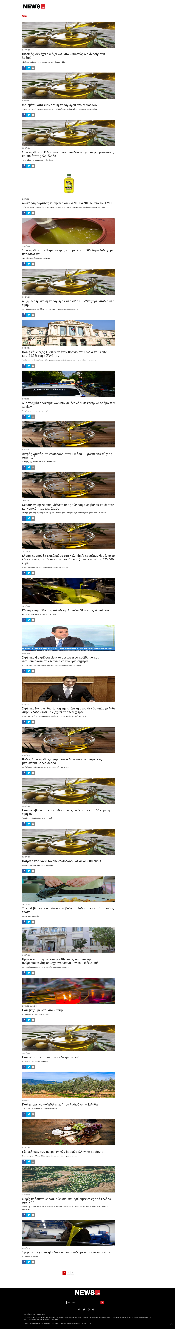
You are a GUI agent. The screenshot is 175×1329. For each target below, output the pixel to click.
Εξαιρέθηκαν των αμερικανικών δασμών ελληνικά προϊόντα (62, 1152)
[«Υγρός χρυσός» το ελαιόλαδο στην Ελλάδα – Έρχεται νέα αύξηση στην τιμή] (68, 434)
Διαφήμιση (47, 1323)
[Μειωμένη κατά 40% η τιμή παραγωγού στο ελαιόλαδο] (68, 86)
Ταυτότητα (84, 1323)
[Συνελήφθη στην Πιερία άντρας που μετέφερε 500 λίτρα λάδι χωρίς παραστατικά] (68, 231)
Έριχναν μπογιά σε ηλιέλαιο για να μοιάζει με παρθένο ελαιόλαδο (66, 1252)
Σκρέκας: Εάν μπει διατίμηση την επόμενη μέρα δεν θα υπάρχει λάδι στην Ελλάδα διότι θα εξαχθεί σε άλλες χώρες (68, 710)
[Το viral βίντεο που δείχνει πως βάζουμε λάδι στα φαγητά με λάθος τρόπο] (68, 889)
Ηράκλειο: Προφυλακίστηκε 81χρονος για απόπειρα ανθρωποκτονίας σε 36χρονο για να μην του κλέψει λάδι (60, 961)
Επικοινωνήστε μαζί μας (36, 1323)
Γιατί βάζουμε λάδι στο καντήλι (43, 1010)
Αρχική (26, 1323)
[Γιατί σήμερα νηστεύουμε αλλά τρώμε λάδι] (68, 1038)
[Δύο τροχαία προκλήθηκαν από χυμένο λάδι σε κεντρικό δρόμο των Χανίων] (68, 384)
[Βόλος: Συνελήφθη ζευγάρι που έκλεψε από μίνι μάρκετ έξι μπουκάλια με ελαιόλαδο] (68, 740)
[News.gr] (34, 6)
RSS (90, 1323)
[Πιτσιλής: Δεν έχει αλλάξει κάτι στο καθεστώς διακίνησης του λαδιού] (68, 35)
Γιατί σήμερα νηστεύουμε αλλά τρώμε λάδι (51, 1057)
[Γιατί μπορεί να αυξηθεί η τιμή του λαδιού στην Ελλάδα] (68, 1085)
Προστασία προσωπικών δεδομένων (70, 1323)
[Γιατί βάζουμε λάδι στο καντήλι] (68, 991)
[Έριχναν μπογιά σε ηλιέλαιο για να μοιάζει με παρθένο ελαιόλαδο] (68, 1233)
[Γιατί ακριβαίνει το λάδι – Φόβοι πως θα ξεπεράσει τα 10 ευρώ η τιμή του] (68, 791)
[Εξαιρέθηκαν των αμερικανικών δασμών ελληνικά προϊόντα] (68, 1132)
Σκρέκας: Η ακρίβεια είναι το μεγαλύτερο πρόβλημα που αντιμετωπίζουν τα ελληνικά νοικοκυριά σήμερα (60, 659)
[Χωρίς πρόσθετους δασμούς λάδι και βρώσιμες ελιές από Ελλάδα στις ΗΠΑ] (68, 1179)
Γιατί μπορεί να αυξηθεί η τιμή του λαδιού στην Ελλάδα (60, 1104)
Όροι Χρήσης (55, 1323)
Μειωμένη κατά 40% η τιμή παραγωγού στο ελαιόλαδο (59, 105)
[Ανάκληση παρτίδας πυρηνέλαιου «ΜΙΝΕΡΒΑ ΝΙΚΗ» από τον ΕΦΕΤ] (68, 184)
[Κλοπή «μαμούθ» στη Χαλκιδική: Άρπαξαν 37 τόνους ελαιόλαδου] (68, 591)
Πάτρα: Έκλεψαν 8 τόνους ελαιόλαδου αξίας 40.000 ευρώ (61, 861)
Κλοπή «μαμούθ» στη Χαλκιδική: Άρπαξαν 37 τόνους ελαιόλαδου (66, 610)
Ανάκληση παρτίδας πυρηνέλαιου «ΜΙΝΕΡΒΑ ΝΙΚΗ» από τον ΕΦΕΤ (67, 203)
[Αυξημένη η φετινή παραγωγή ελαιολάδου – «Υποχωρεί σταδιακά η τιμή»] (68, 282)
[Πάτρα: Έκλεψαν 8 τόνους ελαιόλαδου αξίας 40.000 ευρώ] (68, 842)
